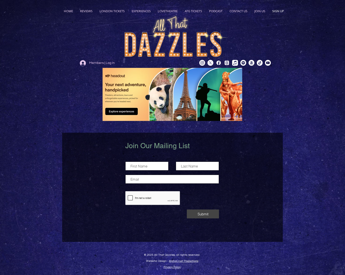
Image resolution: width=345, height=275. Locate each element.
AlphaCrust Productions (183, 261)
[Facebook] (219, 63)
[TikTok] (260, 63)
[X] (210, 63)
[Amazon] (251, 63)
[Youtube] (268, 63)
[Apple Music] (235, 63)
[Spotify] (243, 63)
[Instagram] (202, 63)
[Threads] (227, 63)
